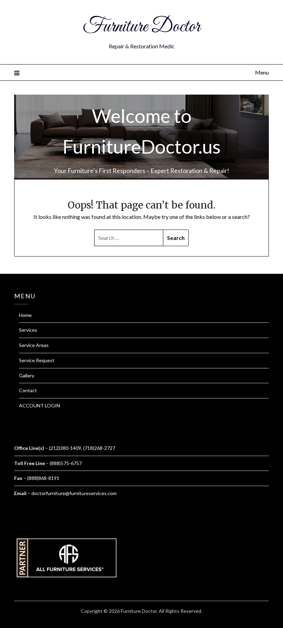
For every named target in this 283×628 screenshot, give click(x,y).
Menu (262, 72)
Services (28, 330)
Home (25, 315)
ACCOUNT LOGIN (39, 405)
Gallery (26, 375)
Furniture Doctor (141, 27)
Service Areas (34, 345)
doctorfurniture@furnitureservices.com (74, 493)
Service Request (37, 360)
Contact (28, 390)
